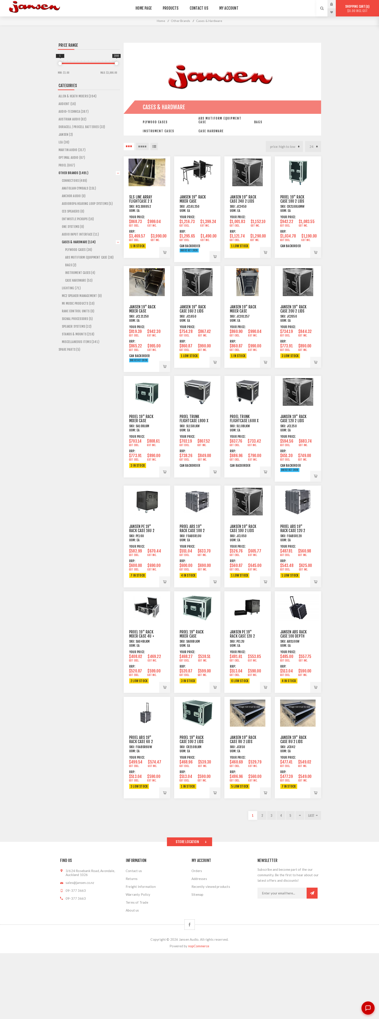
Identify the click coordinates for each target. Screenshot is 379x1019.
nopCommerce (198, 946)
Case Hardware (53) (79, 280)
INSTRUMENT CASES (158, 131)
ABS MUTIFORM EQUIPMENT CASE (219, 120)
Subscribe (312, 893)
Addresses (199, 879)
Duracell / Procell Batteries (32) (82, 127)
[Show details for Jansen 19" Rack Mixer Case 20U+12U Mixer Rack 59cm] (248, 282)
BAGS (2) (71, 265)
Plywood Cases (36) (78, 250)
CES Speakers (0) (73, 211)
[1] (60, 63)
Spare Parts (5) (69, 349)
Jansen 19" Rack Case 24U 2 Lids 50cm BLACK (243, 201)
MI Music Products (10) (78, 303)
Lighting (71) (71, 288)
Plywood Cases (155, 122)
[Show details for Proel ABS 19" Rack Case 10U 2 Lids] (197, 501)
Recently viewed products (210, 886)
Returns (132, 879)
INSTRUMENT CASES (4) (80, 273)
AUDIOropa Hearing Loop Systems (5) (87, 204)
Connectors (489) (74, 181)
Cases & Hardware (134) (79, 242)
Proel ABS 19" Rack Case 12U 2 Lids (292, 530)
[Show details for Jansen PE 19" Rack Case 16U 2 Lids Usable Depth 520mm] (147, 501)
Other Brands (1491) (73, 173)
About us (132, 910)
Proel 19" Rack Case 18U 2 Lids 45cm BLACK (292, 201)
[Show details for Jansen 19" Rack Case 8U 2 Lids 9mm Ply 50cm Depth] (248, 713)
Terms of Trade (137, 902)
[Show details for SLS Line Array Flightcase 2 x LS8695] (147, 172)
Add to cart (164, 252)
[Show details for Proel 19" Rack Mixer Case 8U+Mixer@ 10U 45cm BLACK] (197, 607)
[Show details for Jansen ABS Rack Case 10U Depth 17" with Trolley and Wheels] (298, 607)
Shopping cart (356, 8)
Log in (335, 4)
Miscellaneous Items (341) (80, 342)
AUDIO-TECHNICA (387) (74, 111)
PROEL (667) (67, 165)
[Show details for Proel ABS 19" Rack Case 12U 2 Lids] (298, 501)
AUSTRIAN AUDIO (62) (72, 119)
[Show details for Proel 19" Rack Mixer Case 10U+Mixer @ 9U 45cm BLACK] (147, 392)
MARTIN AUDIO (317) (72, 150)
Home (161, 21)
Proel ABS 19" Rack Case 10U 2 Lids (192, 530)
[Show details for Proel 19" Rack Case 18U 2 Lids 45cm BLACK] (298, 172)
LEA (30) (64, 142)
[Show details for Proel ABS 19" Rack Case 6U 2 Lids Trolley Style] (147, 713)
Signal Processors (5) (77, 319)
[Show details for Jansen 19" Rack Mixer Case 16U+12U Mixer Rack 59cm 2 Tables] (197, 172)
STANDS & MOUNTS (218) (78, 334)
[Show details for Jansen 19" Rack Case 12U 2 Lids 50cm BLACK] (298, 392)
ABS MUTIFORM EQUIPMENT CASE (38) (89, 257)
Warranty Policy (138, 894)
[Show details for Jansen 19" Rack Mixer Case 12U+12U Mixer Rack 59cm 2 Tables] (147, 282)
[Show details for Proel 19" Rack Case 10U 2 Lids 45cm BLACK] (197, 713)
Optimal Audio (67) (72, 158)
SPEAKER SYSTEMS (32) (76, 326)
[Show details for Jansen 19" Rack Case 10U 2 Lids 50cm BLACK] (248, 501)
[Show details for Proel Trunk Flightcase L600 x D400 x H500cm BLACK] (248, 392)
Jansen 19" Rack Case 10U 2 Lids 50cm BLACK (243, 530)
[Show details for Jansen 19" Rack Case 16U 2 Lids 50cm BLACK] (197, 282)
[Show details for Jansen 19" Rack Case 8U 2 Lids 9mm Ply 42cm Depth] (298, 713)
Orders (196, 871)
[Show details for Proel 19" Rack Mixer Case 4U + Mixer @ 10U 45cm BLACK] (147, 607)
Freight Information (141, 886)
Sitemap (197, 894)
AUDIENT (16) (67, 104)
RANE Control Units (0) (78, 311)
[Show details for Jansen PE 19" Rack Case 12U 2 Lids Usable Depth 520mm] (248, 607)
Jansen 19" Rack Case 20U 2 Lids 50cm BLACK (293, 311)
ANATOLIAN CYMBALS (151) (79, 188)
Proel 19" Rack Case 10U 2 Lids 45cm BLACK (192, 741)
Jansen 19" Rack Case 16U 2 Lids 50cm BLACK (193, 311)
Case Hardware (211, 131)
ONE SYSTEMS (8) (73, 227)
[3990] (116, 63)
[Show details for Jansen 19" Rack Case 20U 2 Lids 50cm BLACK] (298, 282)
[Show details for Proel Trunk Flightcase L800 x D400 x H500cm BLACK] (197, 392)
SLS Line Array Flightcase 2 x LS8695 (140, 201)
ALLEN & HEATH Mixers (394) (78, 96)
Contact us (134, 871)
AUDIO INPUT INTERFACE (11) (80, 234)
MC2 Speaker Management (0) (82, 296)
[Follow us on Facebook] (189, 924)
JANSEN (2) (66, 134)
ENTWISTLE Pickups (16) (78, 219)
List (154, 146)
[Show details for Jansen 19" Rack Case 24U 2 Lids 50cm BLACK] (248, 172)
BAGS (258, 122)
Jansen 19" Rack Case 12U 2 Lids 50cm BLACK (293, 420)
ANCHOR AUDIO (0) (74, 196)
